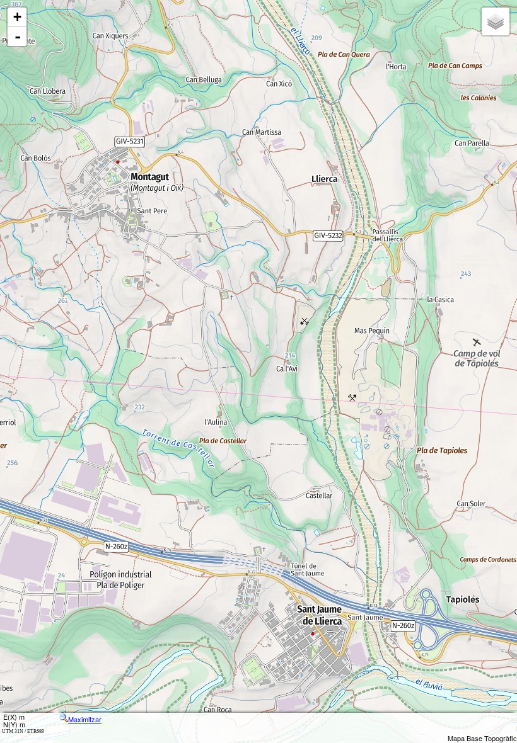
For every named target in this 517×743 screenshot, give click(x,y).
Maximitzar (85, 719)
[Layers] (495, 21)
